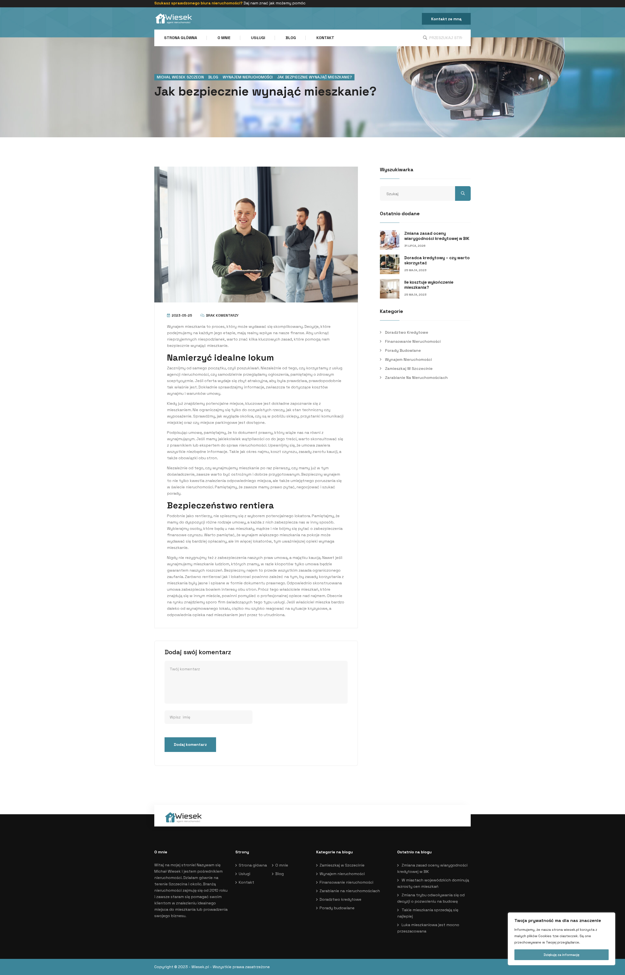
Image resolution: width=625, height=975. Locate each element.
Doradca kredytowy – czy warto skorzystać (437, 260)
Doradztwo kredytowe (406, 332)
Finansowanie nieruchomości (413, 341)
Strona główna (180, 37)
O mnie (224, 37)
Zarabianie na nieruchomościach (416, 377)
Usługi (258, 37)
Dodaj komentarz (190, 744)
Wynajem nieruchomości (408, 359)
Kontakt (325, 37)
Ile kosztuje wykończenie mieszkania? (428, 284)
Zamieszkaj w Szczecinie (409, 368)
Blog (291, 37)
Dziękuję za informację (561, 955)
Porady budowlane (403, 350)
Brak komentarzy (222, 315)
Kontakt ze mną (446, 18)
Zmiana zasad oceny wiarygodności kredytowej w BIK (436, 236)
